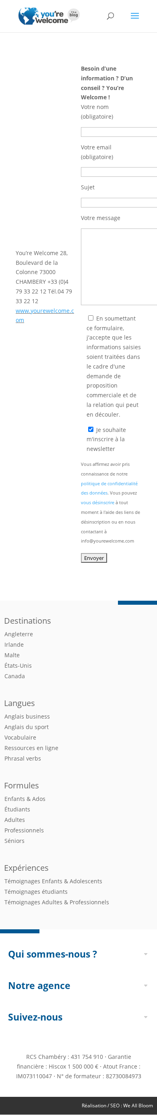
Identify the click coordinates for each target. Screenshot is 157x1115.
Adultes (14, 820)
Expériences (26, 867)
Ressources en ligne (31, 748)
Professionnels (24, 830)
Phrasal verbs (22, 758)
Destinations (27, 620)
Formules (21, 785)
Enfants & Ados (24, 799)
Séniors (14, 841)
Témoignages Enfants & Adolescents (53, 881)
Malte (12, 655)
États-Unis (18, 665)
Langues (19, 703)
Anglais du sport (26, 727)
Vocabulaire (20, 737)
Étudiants (17, 809)
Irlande (14, 644)
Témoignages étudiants (36, 891)
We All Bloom (138, 1105)
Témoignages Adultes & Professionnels (56, 902)
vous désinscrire (97, 502)
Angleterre (18, 634)
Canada (14, 676)
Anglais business (27, 716)
